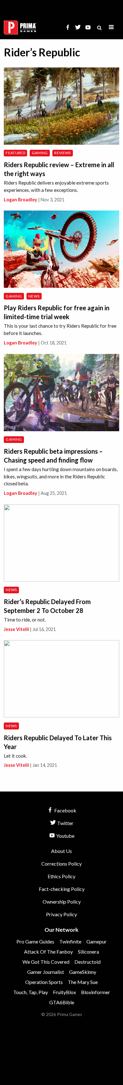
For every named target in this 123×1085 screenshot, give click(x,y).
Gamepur (96, 941)
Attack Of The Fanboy (48, 952)
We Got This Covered (45, 962)
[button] (111, 27)
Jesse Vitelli (16, 629)
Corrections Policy (61, 864)
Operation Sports (44, 982)
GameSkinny (82, 972)
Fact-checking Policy (62, 889)
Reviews (62, 152)
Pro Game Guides (35, 941)
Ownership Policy (62, 902)
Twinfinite (70, 941)
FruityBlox (64, 992)
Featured (15, 152)
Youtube (64, 836)
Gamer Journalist (45, 972)
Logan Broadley (20, 199)
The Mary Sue (83, 982)
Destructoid (87, 962)
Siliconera (88, 952)
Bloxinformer (95, 992)
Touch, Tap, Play (30, 992)
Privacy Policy (61, 914)
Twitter (64, 823)
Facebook (64, 810)
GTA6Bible (61, 1002)
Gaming (40, 152)
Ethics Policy (61, 876)
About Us (61, 851)
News (33, 296)
